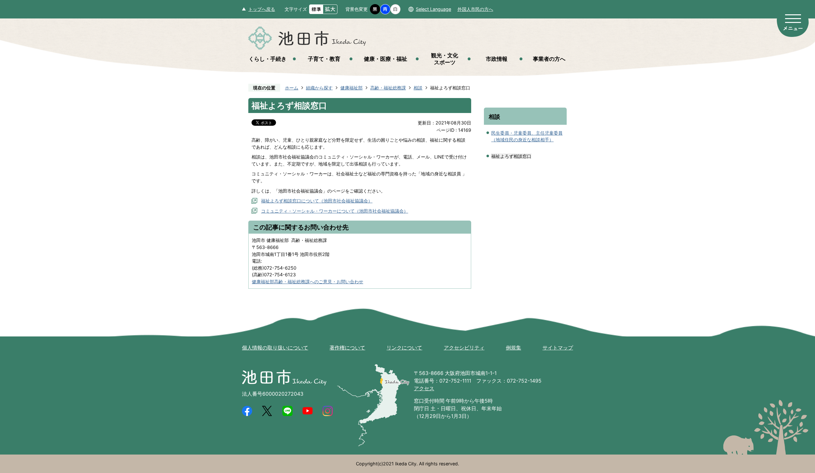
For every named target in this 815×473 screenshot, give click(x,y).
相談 (418, 87)
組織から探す (319, 87)
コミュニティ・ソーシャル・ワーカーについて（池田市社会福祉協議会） (334, 211)
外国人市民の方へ (475, 9)
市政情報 (496, 58)
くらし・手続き (268, 58)
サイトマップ (557, 348)
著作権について (347, 348)
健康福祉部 (351, 87)
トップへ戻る (261, 9)
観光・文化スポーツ (444, 59)
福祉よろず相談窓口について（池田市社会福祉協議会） (316, 200)
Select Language (433, 9)
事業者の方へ (549, 58)
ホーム (291, 87)
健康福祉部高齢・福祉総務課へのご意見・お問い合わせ (307, 281)
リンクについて (404, 348)
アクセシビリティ (464, 348)
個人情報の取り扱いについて (275, 348)
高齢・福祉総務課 (388, 87)
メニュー (793, 21)
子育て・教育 (324, 58)
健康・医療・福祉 (385, 58)
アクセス (424, 388)
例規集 (513, 348)
